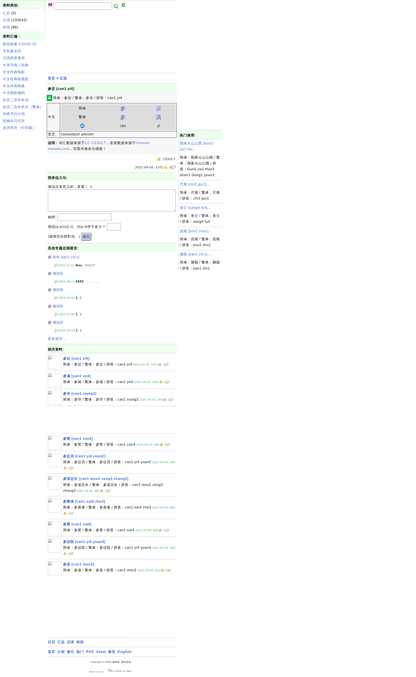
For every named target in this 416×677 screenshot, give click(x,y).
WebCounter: (97, 672)
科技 (6, 27)
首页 (51, 78)
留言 (111, 652)
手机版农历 (12, 51)
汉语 (6, 20)
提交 (86, 236)
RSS (90, 652)
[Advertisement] (23, 197)
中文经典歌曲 (14, 86)
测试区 (58, 273)
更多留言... (57, 339)
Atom (101, 652)
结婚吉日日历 (14, 121)
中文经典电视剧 (16, 79)
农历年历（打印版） (19, 128)
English (125, 652)
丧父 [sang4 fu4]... (195, 207)
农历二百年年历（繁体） (23, 107)
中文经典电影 (14, 72)
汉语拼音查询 (14, 58)
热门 (80, 652)
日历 (51, 642)
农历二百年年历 (16, 100)
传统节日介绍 (14, 114)
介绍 (61, 652)
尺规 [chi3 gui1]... (195, 184)
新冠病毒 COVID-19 (19, 44)
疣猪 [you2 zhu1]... (196, 231)
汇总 (6, 13)
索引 (70, 652)
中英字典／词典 (16, 65)
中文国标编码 (14, 93)
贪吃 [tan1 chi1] (66, 257)
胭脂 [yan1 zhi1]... (195, 254)
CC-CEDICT (95, 143)
